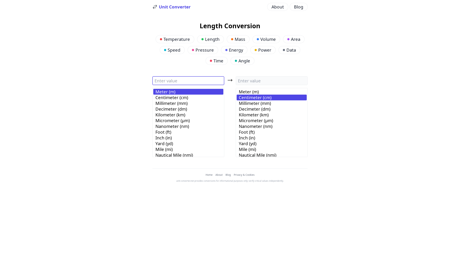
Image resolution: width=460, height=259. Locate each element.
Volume (268, 39)
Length (212, 39)
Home (209, 174)
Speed (174, 50)
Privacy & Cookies (244, 174)
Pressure (205, 50)
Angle (244, 61)
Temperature (177, 39)
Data (291, 50)
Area (295, 39)
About (278, 7)
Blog (298, 7)
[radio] (188, 92)
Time (218, 61)
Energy (236, 50)
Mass (240, 39)
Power (264, 50)
